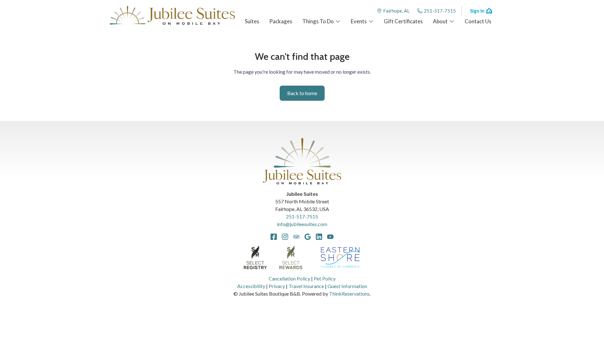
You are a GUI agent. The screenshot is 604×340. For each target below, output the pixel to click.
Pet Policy (325, 278)
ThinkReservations (349, 294)
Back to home (302, 93)
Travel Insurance (306, 286)
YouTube (330, 237)
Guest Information (347, 286)
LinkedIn (319, 237)
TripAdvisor (296, 237)
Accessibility (251, 286)
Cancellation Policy (289, 278)
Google (308, 237)
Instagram (285, 237)
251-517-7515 (440, 11)
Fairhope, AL (396, 11)
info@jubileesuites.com (302, 224)
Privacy (277, 286)
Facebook (274, 237)
